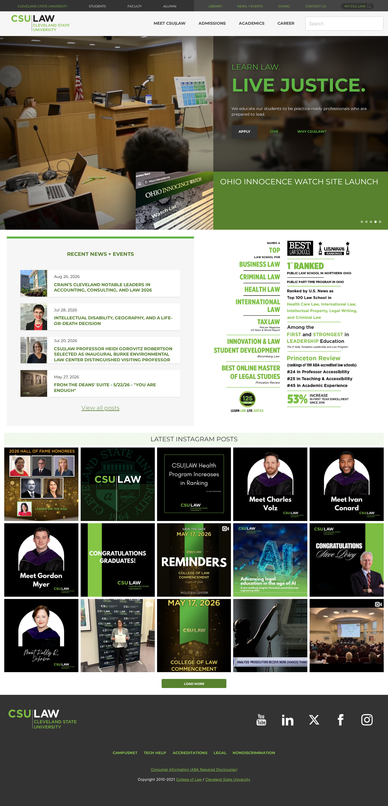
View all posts (101, 407)
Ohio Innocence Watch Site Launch (299, 181)
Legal (220, 753)
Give (274, 131)
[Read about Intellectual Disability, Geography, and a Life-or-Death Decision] (113, 316)
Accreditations (190, 753)
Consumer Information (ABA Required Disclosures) (194, 769)
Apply (244, 131)
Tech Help (155, 753)
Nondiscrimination (254, 753)
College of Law (189, 779)
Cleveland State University (42, 6)
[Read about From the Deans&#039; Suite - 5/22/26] (113, 383)
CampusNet (125, 753)
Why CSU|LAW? (311, 131)
